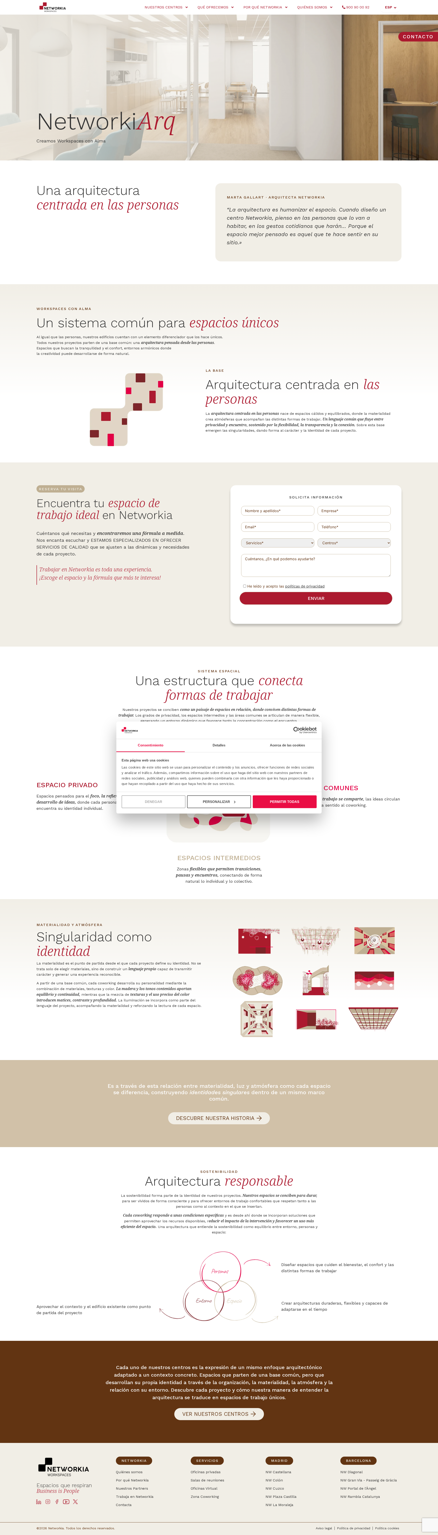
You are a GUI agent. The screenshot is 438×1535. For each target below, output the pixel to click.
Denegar (153, 802)
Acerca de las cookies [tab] (287, 745)
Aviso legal (324, 1528)
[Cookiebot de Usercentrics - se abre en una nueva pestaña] (297, 730)
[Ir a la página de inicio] (54, 7)
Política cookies (387, 1528)
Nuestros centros (163, 7)
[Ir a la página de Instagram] (48, 1501)
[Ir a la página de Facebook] (57, 1501)
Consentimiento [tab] (150, 745)
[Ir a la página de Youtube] (66, 1501)
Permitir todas (284, 802)
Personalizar (216, 802)
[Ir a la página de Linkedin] (38, 1501)
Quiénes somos (312, 7)
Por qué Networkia (262, 7)
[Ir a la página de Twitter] (75, 1501)
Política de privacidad (353, 1528)
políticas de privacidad (305, 586)
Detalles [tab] (219, 745)
